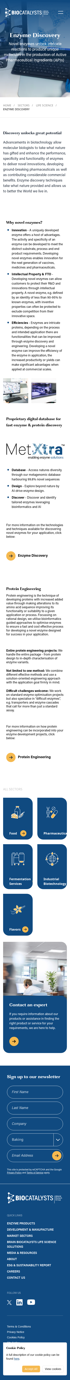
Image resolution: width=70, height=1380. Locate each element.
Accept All (31, 1369)
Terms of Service (35, 1173)
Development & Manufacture (30, 1229)
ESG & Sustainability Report (29, 1265)
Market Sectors (20, 1235)
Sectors (25, 105)
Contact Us (16, 1277)
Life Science (46, 105)
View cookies (53, 1369)
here (16, 1359)
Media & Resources (22, 1252)
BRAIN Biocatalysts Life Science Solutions (31, 1244)
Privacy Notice (15, 1332)
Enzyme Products (21, 1223)
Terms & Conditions (19, 1326)
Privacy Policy (14, 1173)
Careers (13, 1271)
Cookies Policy (16, 1337)
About (12, 1259)
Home (9, 105)
